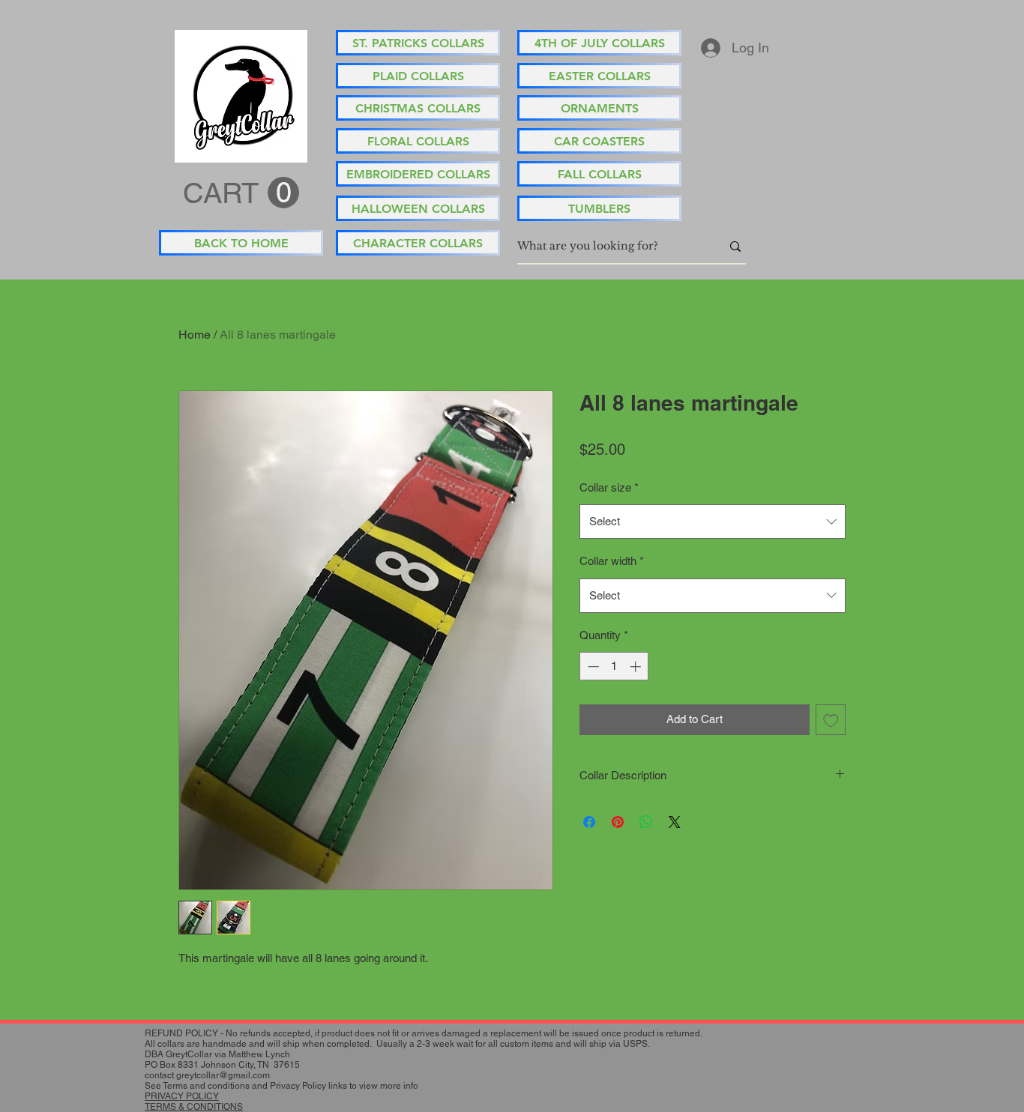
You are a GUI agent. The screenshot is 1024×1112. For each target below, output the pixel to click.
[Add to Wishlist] (831, 719)
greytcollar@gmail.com (223, 1075)
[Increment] (637, 666)
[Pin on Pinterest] (618, 822)
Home (194, 334)
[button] (241, 193)
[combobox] (712, 521)
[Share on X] (675, 822)
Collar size (609, 487)
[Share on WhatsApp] (646, 822)
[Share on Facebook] (589, 822)
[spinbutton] (614, 666)
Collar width (611, 561)
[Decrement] (592, 666)
